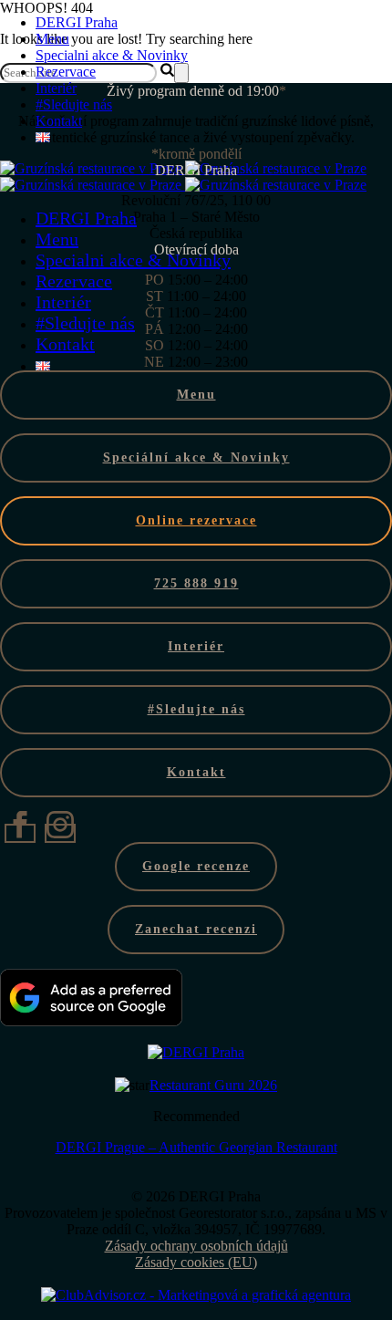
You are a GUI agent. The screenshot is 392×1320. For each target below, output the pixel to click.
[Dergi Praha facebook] (20, 833)
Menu (52, 39)
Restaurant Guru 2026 (213, 1085)
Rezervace (66, 71)
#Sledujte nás (74, 104)
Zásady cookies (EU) (196, 1262)
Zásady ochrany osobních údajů (196, 1245)
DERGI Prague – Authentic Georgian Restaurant (196, 1147)
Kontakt (59, 121)
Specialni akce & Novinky (112, 55)
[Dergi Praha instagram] (60, 833)
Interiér (63, 302)
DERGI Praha (77, 22)
